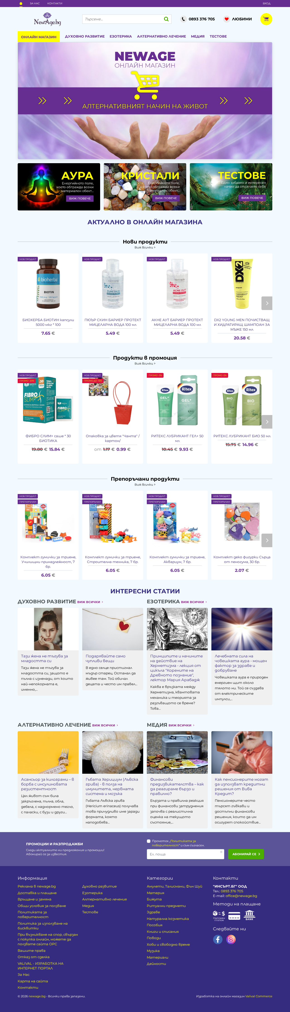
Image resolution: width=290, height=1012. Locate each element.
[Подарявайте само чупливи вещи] (112, 629)
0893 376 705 (232, 891)
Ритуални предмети (166, 906)
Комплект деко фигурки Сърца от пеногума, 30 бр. (242, 559)
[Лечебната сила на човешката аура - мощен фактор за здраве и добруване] (241, 629)
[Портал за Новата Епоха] (47, 19)
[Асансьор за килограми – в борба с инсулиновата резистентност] (48, 752)
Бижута (154, 899)
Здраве (153, 912)
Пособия (154, 925)
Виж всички (144, 247)
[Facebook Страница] (218, 939)
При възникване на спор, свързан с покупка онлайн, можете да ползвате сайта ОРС (48, 939)
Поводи (154, 938)
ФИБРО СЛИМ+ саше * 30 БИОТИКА (48, 438)
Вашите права (32, 950)
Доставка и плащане (37, 893)
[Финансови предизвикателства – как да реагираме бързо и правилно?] (177, 752)
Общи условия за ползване (42, 906)
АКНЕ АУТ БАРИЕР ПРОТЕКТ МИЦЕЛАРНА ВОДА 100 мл (177, 322)
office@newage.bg (241, 896)
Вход (267, 3)
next (266, 303)
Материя (155, 893)
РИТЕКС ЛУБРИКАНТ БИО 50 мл (242, 436)
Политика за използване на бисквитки (43, 925)
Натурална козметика (168, 919)
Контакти (54, 3)
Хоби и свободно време (168, 944)
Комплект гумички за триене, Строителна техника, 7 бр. (113, 559)
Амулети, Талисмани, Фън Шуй (174, 886)
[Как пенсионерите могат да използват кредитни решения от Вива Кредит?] (241, 752)
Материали (157, 957)
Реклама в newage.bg (37, 886)
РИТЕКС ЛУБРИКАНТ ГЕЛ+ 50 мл (177, 438)
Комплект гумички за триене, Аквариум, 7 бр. (177, 559)
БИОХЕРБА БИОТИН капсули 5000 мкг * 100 (48, 322)
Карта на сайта (33, 981)
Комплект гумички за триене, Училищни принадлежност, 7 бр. (48, 562)
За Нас (35, 3)
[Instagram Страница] (231, 939)
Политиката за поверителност (33, 914)
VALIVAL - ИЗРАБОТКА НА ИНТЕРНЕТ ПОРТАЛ (40, 965)
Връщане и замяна (34, 899)
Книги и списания (163, 931)
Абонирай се (244, 854)
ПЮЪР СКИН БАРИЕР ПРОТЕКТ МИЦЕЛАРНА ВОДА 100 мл (113, 322)
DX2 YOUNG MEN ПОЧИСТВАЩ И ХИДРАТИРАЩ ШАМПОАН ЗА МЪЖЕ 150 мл (242, 325)
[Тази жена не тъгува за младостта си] (48, 629)
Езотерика (121, 36)
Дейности (156, 964)
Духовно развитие (85, 36)
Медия (198, 36)
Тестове (218, 36)
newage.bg (37, 996)
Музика (153, 951)
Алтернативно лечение (161, 36)
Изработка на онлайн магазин (234, 996)
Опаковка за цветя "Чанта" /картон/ (113, 438)
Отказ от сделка (34, 957)
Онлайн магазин (38, 37)
